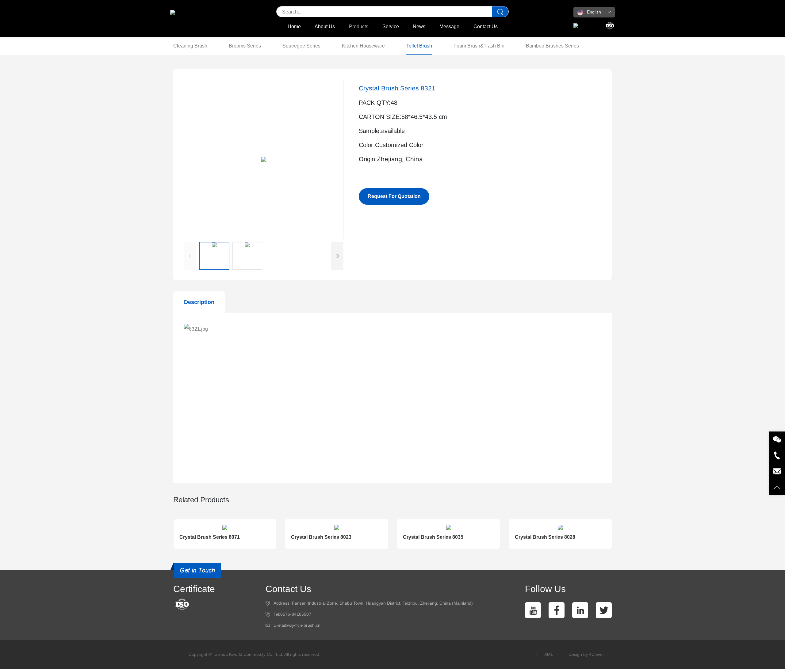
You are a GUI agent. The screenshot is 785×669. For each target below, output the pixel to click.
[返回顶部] (777, 487)
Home (294, 26)
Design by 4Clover (586, 654)
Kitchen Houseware (363, 45)
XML (548, 654)
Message (449, 26)
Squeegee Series (301, 45)
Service (390, 26)
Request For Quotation (394, 196)
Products (358, 26)
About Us (325, 26)
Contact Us (485, 26)
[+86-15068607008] (777, 455)
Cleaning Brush (190, 45)
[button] (337, 256)
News (419, 26)
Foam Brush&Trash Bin (479, 45)
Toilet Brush (419, 45)
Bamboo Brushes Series (552, 45)
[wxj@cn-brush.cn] (777, 471)
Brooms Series (245, 45)
